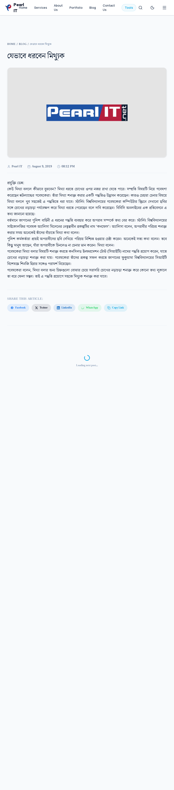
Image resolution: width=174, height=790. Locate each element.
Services (40, 8)
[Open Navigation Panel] (164, 7)
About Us (58, 7)
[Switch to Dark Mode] (152, 7)
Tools (129, 8)
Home (23, 8)
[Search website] (140, 7)
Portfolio (76, 8)
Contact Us (109, 7)
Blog (92, 8)
